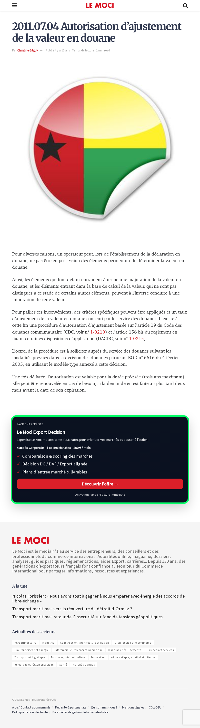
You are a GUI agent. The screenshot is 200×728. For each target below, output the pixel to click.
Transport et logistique (30, 657)
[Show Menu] (14, 5)
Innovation (98, 657)
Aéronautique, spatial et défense (133, 657)
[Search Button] (185, 5)
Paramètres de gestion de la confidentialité (80, 712)
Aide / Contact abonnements (31, 707)
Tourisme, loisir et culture (68, 657)
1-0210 (97, 332)
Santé (63, 664)
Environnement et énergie (32, 650)
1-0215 (136, 338)
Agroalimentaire (25, 642)
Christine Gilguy (27, 50)
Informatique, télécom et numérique (78, 650)
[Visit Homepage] (100, 5)
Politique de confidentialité (30, 712)
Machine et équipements (124, 650)
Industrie (48, 642)
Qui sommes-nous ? (104, 707)
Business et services (160, 650)
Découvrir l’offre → (100, 484)
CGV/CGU (155, 707)
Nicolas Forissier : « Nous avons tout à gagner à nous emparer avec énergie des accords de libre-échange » (98, 598)
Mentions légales (133, 707)
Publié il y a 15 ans (58, 50)
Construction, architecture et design (84, 642)
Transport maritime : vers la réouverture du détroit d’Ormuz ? (72, 608)
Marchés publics (84, 664)
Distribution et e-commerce (133, 642)
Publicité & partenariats (70, 707)
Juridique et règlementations (34, 664)
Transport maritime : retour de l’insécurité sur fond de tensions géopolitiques (88, 617)
